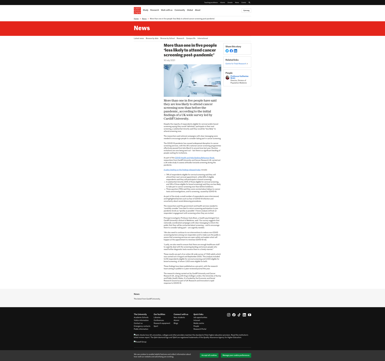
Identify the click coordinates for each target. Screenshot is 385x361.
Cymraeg (246, 10)
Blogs (176, 323)
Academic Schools (141, 317)
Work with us (167, 10)
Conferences (159, 320)
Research (154, 10)
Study (145, 10)
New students (179, 317)
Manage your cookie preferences (236, 355)
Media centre (199, 323)
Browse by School (167, 38)
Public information (141, 329)
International (203, 38)
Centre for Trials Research (235, 64)
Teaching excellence (211, 2)
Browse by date (152, 38)
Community (180, 10)
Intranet (197, 320)
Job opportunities (200, 317)
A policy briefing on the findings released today (182, 170)
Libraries (157, 317)
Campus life (191, 38)
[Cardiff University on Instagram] (228, 315)
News (237, 2)
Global (190, 10)
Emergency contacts (142, 326)
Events (244, 2)
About (197, 10)
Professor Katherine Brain (239, 77)
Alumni (222, 2)
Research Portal (200, 329)
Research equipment (162, 323)
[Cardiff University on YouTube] (249, 315)
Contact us (138, 323)
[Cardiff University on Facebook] (234, 315)
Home (136, 19)
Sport (156, 326)
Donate (230, 2)
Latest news (139, 38)
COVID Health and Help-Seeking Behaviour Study (194, 158)
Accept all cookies (209, 355)
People (196, 326)
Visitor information (141, 320)
